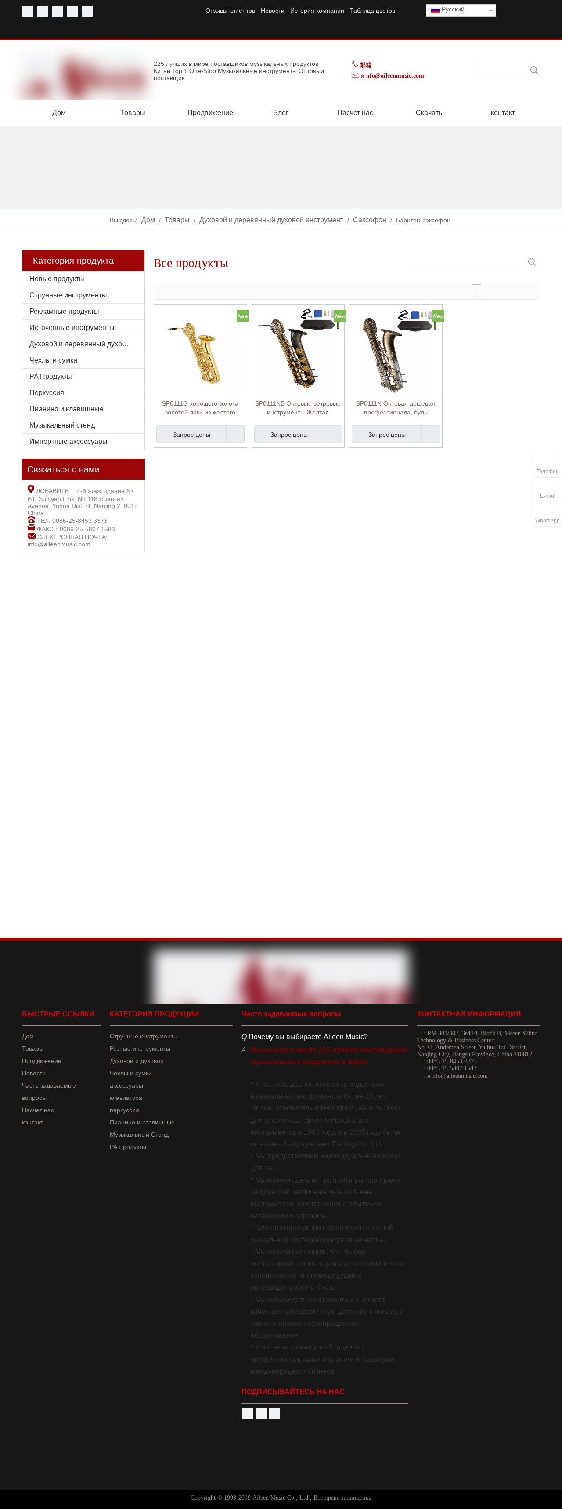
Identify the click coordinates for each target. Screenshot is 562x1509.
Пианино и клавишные (66, 409)
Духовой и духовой (137, 1060)
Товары (32, 1048)
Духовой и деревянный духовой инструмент (86, 344)
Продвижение (41, 1060)
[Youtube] (42, 11)
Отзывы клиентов (230, 10)
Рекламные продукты (64, 311)
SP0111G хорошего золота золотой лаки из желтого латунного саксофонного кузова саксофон (200, 408)
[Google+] (274, 1413)
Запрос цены (191, 434)
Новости (273, 10)
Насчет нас (38, 1110)
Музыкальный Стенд (139, 1134)
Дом (28, 1036)
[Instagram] (87, 11)
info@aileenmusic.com (59, 544)
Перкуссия (46, 392)
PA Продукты (50, 376)
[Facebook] (27, 11)
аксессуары (126, 1085)
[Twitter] (57, 11)
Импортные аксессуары (68, 441)
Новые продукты (56, 279)
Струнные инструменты (68, 295)
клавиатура (126, 1097)
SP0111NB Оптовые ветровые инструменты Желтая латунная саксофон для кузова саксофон (298, 408)
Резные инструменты (140, 1048)
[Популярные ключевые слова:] (534, 70)
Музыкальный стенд (62, 425)
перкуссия (124, 1110)
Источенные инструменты (72, 327)
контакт (32, 1122)
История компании (317, 10)
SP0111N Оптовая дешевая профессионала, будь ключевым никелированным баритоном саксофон (395, 408)
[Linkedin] (72, 11)
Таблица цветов (372, 10)
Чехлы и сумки (53, 360)
